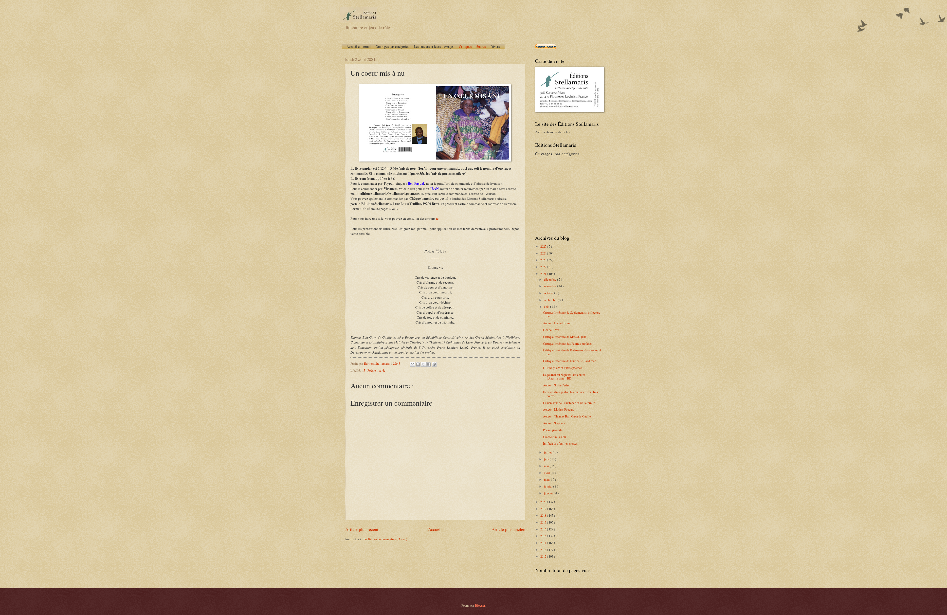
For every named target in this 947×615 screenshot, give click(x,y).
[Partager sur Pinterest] (434, 364)
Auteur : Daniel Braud (557, 323)
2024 (543, 253)
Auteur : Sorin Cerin (556, 385)
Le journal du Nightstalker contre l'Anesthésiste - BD (564, 376)
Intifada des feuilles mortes (560, 443)
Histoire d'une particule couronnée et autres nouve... (570, 394)
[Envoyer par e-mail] (412, 364)
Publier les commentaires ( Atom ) (385, 539)
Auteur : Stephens (554, 423)
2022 (543, 267)
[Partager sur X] (423, 364)
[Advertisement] (566, 195)
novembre (550, 286)
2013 (543, 549)
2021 (543, 273)
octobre (549, 293)
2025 (543, 246)
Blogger (480, 605)
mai (547, 466)
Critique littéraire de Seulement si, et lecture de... (571, 314)
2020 (543, 502)
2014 (543, 543)
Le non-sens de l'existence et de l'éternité (569, 402)
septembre (551, 300)
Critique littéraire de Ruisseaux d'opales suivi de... (572, 352)
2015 (543, 536)
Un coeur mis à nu (554, 436)
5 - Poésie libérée (374, 370)
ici (437, 218)
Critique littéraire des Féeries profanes (567, 343)
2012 (543, 556)
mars (547, 479)
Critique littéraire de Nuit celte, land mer (569, 361)
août (547, 306)
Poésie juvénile (553, 430)
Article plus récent (361, 529)
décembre (550, 279)
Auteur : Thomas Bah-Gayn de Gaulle (567, 416)
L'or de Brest (551, 329)
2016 (543, 529)
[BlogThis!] (418, 364)
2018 (543, 515)
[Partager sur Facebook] (428, 364)
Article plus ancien (508, 529)
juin (547, 459)
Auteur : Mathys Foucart (558, 409)
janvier (549, 493)
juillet (548, 452)
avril (547, 472)
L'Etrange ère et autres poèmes (562, 367)
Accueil (435, 529)
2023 (543, 260)
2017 (543, 522)
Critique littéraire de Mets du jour (564, 336)
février (548, 486)
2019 (543, 508)
